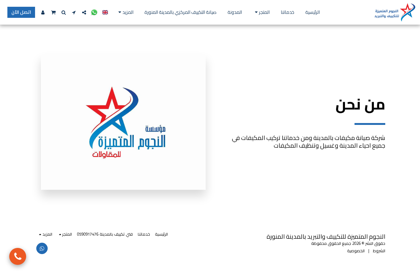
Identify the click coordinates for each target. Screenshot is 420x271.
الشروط (379, 251)
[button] (94, 12)
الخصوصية (356, 251)
